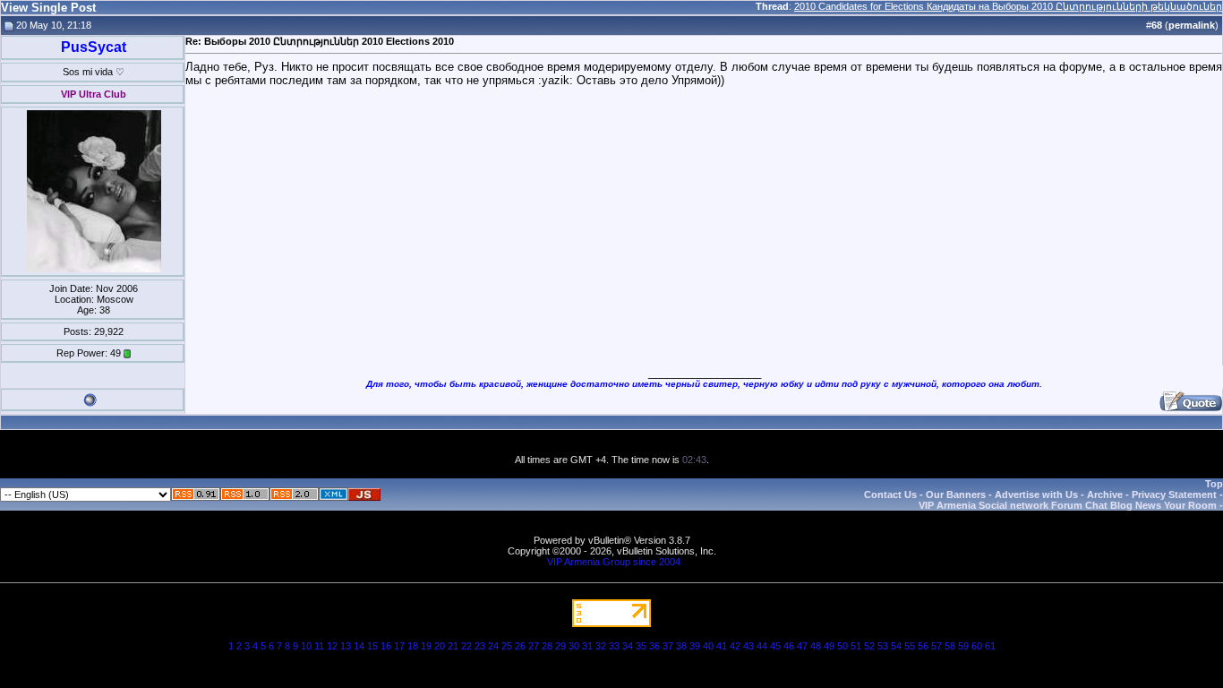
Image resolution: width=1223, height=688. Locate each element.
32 (600, 646)
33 (614, 646)
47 (802, 646)
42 (735, 646)
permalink (1191, 25)
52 (869, 646)
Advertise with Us (1036, 494)
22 (466, 646)
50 (842, 646)
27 (533, 646)
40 (708, 646)
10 (306, 646)
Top (1214, 483)
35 (641, 646)
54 (896, 646)
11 (319, 646)
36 (654, 646)
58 (950, 646)
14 (359, 646)
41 (721, 646)
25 (506, 646)
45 (775, 646)
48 (815, 646)
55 (909, 646)
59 (963, 646)
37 (668, 646)
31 (587, 646)
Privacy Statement (1174, 494)
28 (547, 646)
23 (480, 646)
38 (681, 646)
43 (748, 646)
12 (332, 646)
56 (923, 646)
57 (936, 646)
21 (453, 646)
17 (399, 646)
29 (560, 646)
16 (386, 646)
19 (426, 646)
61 (990, 646)
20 (439, 646)
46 (788, 646)
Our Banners (956, 494)
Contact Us (890, 494)
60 (976, 646)
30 (574, 646)
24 (493, 646)
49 (829, 646)
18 (412, 646)
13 (345, 646)
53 (882, 646)
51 (856, 646)
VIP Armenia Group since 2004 (613, 561)
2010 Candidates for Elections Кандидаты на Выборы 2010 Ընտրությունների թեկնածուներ (1008, 6)
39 (694, 646)
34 (627, 646)
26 (520, 646)
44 (762, 646)
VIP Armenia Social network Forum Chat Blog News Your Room (1068, 505)
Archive (1105, 494)
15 (372, 646)
